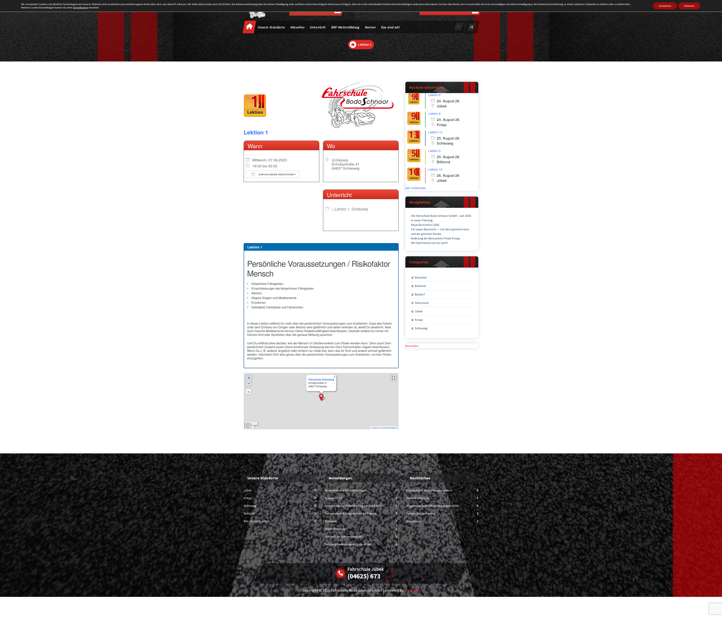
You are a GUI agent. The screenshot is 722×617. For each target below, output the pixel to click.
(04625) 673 (363, 576)
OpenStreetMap (388, 427)
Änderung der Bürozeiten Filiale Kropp (435, 238)
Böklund (420, 286)
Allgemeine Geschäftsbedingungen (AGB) (432, 506)
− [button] (249, 383)
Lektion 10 (435, 169)
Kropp (419, 320)
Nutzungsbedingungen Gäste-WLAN (348, 544)
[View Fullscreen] (393, 378)
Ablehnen (689, 6)
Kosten (370, 27)
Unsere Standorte (272, 27)
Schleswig (340, 159)
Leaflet (374, 427)
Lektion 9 (434, 95)
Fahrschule (422, 303)
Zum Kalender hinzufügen (276, 174)
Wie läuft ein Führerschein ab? (344, 536)
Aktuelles (297, 27)
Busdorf (420, 294)
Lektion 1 (256, 132)
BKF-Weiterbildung (345, 27)
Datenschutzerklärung (420, 513)
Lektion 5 (434, 151)
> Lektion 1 (341, 208)
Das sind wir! (390, 27)
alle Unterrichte (415, 188)
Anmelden (412, 346)
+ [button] (249, 378)
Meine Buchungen (417, 498)
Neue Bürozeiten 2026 (425, 225)
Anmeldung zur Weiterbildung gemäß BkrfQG (354, 506)
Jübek (418, 311)
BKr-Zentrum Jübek (256, 521)
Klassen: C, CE (334, 498)
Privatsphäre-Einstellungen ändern (429, 490)
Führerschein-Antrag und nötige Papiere (351, 513)
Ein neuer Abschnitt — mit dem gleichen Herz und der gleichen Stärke (440, 231)
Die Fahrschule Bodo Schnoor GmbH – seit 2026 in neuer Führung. (441, 218)
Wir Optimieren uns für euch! (429, 243)
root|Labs (412, 590)
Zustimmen (665, 6)
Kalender (331, 521)
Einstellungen (80, 7)
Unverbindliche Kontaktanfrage (345, 490)
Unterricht (317, 27)
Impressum (413, 521)
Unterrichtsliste (335, 529)
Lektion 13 (435, 132)
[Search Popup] (472, 27)
